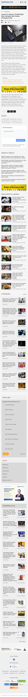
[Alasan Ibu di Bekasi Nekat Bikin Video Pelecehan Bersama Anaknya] (6, 276)
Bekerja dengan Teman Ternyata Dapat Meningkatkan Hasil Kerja (19, 198)
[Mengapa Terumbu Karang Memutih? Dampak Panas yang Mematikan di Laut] (6, 228)
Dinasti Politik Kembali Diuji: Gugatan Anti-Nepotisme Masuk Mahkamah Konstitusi (9, 544)
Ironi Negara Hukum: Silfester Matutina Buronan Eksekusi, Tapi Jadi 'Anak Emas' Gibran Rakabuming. (9, 555)
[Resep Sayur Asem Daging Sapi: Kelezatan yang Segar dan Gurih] (6, 286)
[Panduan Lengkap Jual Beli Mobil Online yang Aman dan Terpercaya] (21, 375)
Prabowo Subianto (9, 444)
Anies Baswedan (9, 449)
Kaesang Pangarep (9, 404)
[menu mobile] (25, 2)
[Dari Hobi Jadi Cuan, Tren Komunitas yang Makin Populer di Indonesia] (21, 322)
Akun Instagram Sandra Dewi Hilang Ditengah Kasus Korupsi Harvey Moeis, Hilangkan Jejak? (18, 217)
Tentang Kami (5, 671)
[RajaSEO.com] (21, 685)
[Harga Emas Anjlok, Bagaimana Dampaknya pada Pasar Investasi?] (6, 249)
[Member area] (20, 2)
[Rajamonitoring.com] (6, 685)
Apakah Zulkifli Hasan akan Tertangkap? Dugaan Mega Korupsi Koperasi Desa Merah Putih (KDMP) (10, 523)
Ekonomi (14, 250)
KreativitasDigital (6, 122)
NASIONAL (14, 209)
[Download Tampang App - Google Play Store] (14, 666)
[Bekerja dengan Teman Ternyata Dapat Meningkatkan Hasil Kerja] (6, 200)
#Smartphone (5, 471)
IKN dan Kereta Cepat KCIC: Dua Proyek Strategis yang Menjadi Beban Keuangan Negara (9, 623)
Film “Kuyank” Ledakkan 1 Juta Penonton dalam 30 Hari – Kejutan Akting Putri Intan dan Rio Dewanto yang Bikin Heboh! (10, 343)
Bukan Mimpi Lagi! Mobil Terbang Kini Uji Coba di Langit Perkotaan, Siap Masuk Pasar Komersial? (13, 162)
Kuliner (14, 287)
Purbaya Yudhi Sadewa (10, 424)
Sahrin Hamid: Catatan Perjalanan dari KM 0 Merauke (9, 566)
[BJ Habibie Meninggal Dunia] (6, 208)
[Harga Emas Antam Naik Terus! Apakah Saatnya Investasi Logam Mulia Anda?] (21, 385)
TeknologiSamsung (16, 122)
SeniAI (19, 119)
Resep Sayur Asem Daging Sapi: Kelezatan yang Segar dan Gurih (19, 285)
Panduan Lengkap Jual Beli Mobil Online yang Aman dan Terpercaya (10, 375)
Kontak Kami (22, 673)
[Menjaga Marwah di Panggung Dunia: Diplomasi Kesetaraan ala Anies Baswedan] (21, 534)
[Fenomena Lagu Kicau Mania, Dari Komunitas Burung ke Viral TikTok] (21, 332)
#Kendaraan (5, 467)
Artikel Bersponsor (14, 671)
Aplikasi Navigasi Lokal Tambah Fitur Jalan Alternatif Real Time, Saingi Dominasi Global (13, 157)
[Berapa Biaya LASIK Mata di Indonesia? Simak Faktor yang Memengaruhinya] (21, 300)
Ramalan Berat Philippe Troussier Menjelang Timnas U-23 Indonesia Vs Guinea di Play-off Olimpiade (19, 237)
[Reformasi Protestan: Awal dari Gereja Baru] (6, 258)
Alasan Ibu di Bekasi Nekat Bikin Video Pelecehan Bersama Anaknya (17, 275)
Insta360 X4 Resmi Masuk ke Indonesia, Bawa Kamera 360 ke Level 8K (13, 180)
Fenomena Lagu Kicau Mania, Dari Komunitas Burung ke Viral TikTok (9, 332)
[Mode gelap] (22, 2)
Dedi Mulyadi (8, 429)
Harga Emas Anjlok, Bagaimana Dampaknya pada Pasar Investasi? (18, 248)
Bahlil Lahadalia (9, 409)
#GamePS (4, 474)
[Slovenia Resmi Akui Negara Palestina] (6, 266)
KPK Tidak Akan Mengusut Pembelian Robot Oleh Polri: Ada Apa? (10, 634)
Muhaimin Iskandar (9, 414)
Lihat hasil (22, 454)
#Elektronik (5, 464)
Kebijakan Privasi (14, 673)
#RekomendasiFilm (7, 480)
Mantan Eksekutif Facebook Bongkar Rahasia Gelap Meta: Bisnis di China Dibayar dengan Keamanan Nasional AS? (13, 81)
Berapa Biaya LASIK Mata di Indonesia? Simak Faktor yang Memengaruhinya (10, 300)
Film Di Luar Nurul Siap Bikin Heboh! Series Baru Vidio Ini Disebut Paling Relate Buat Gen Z (9, 364)
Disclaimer (5, 673)
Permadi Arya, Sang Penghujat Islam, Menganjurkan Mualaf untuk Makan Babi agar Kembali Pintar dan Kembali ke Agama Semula (10, 577)
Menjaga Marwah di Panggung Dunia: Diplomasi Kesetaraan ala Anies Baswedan (10, 533)
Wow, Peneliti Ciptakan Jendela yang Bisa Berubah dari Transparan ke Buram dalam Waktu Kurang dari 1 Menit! (12, 167)
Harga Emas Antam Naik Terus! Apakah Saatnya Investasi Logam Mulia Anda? (9, 385)
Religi (13, 258)
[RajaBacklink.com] (6, 681)
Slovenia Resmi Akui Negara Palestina (17, 265)
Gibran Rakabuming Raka (11, 434)
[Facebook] (14, 659)
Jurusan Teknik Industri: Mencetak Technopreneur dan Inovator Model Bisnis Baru (10, 354)
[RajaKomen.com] (21, 681)
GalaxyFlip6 (14, 119)
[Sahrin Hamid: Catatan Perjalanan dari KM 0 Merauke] (21, 566)
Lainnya (25, 294)
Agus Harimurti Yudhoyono (11, 439)
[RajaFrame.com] (14, 681)
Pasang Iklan (23, 671)
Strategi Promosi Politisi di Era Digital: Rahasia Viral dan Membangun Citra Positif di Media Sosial (9, 602)
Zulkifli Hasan (8, 419)
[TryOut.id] (14, 688)
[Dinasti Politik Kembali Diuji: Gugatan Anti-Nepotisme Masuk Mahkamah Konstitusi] (21, 544)
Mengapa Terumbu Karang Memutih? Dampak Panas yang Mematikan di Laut (19, 227)
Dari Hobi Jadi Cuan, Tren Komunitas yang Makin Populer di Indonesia (9, 322)
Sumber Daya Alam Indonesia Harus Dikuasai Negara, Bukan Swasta (10, 613)
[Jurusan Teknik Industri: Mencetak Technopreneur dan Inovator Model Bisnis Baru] (21, 354)
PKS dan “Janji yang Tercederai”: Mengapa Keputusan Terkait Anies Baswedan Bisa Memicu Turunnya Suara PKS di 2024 (9, 590)
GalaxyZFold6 (5, 119)
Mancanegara (15, 201)
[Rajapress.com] (14, 685)
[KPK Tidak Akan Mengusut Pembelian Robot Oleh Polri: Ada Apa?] (21, 633)
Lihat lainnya (22, 641)
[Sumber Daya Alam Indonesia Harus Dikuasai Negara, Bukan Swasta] (21, 613)
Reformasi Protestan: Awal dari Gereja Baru (19, 256)
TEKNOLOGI (7, 11)
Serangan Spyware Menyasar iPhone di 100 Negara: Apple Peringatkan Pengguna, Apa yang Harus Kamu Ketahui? (13, 172)
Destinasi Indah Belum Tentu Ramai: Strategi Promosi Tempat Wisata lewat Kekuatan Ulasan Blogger (9, 512)
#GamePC (4, 477)
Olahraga (14, 241)
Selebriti (14, 220)
